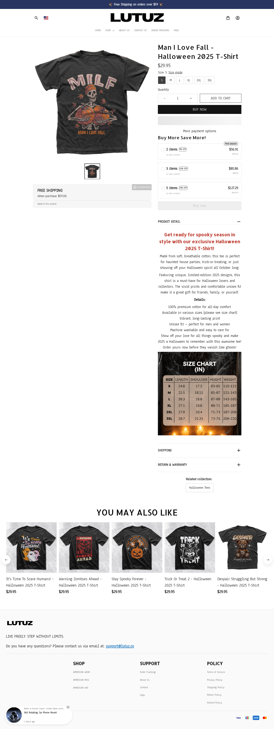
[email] (120, 646)
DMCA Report (42, 718)
